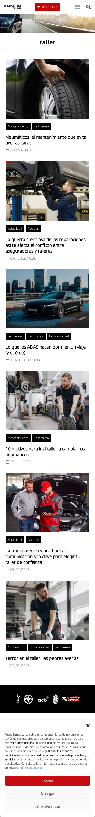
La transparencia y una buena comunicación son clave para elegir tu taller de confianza (43, 556)
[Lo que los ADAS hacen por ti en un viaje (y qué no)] (47, 272)
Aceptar (47, 781)
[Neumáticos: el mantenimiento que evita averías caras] (47, 62)
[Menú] (77, 7)
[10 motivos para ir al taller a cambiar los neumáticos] (47, 373)
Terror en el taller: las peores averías (42, 658)
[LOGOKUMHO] (12, 7)
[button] (88, 725)
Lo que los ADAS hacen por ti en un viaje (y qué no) (46, 350)
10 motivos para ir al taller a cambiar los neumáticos (45, 451)
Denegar (47, 793)
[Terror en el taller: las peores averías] (47, 583)
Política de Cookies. (31, 768)
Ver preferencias (47, 806)
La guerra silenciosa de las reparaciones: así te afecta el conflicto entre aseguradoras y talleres (46, 245)
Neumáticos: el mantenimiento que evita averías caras (46, 140)
